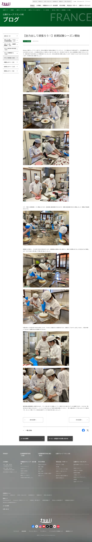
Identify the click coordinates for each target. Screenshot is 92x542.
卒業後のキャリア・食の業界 (28, 463)
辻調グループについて (80, 462)
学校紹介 (12, 10)
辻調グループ (5, 10)
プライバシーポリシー (33, 531)
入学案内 (5, 462)
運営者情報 (24, 531)
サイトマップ (16, 531)
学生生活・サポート (62, 462)
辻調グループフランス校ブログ (34, 10)
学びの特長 (41, 462)
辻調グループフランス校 (21, 10)
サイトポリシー (43, 531)
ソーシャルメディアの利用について (56, 531)
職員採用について (69, 531)
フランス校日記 (46, 10)
